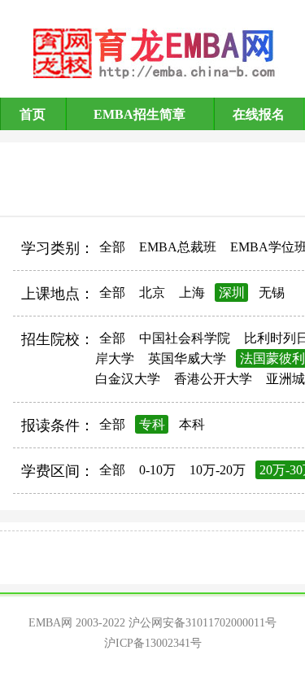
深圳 (232, 292)
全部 (112, 247)
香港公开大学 (213, 379)
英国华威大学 (187, 358)
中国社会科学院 (184, 338)
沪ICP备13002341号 (153, 643)
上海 (192, 292)
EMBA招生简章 (139, 114)
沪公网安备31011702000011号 (203, 623)
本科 (192, 424)
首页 (33, 114)
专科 (152, 424)
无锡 (272, 292)
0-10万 (157, 470)
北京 (152, 292)
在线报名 (259, 114)
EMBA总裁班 (177, 247)
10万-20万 (218, 470)
